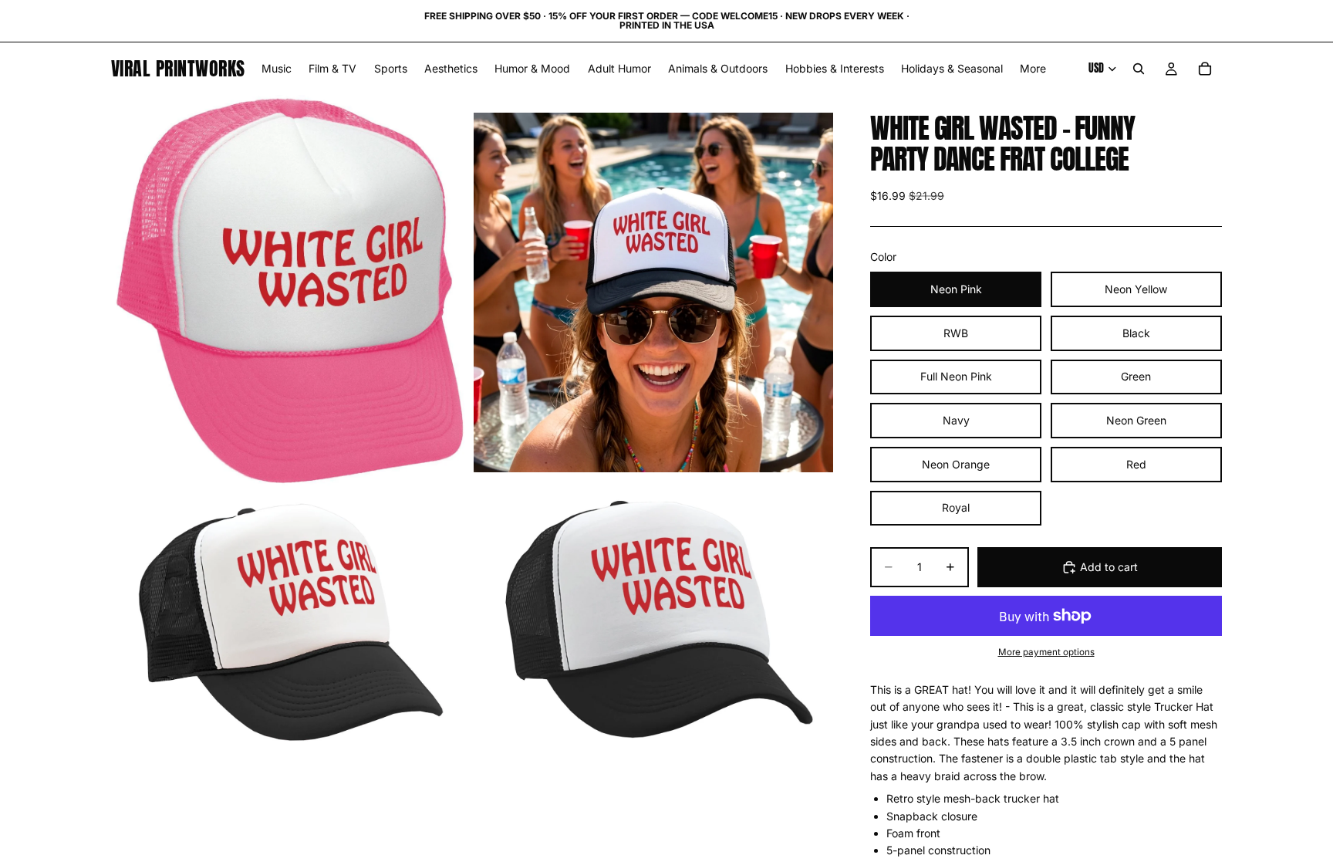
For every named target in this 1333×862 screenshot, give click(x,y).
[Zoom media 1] (291, 292)
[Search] (1139, 69)
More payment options (1046, 652)
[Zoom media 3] (291, 619)
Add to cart (1109, 566)
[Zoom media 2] (653, 292)
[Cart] (1205, 69)
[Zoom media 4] (653, 619)
